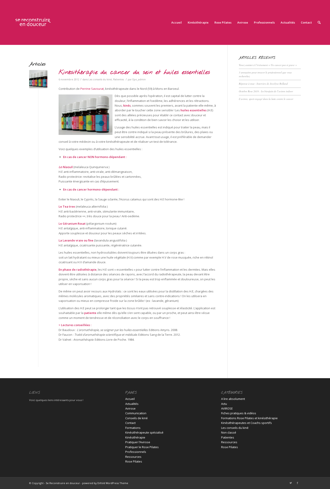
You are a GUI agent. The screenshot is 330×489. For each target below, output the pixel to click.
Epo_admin (139, 79)
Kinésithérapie (135, 437)
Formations (133, 428)
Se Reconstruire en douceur (63, 483)
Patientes (118, 79)
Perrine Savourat (92, 89)
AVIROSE (227, 408)
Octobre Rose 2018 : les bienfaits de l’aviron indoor (266, 91)
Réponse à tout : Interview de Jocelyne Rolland (263, 83)
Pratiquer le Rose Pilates (142, 447)
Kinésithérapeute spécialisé (144, 432)
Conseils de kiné (136, 418)
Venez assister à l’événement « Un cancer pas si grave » (268, 65)
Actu (224, 404)
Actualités (132, 404)
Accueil (130, 399)
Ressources (133, 457)
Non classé (228, 432)
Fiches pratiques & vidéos (238, 413)
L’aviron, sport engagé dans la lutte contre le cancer (266, 99)
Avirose (130, 408)
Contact (130, 423)
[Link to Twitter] (290, 483)
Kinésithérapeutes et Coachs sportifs (246, 423)
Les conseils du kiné (100, 79)
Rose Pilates (133, 461)
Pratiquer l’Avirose (137, 442)
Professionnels (135, 452)
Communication (135, 413)
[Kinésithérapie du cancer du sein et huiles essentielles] (38, 79)
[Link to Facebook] (297, 483)
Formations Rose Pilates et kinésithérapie (249, 418)
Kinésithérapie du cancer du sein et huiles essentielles (134, 72)
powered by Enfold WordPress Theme (105, 483)
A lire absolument (233, 399)
